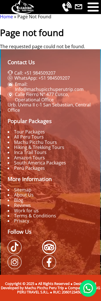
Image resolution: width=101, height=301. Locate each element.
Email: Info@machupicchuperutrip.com (49, 86)
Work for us (26, 211)
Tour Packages (29, 132)
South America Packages (40, 163)
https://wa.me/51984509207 (88, 288)
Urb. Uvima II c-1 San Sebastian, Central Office (49, 107)
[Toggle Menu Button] (93, 7)
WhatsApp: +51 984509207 (42, 78)
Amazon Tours (29, 158)
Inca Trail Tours (30, 152)
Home (6, 17)
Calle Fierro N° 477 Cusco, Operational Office (42, 96)
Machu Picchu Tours (35, 142)
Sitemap (22, 190)
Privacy (21, 221)
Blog (18, 200)
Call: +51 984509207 (35, 73)
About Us (24, 195)
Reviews (22, 205)
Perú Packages (29, 168)
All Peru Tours (29, 137)
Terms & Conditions (35, 216)
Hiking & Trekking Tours (39, 147)
